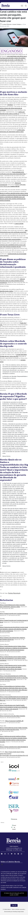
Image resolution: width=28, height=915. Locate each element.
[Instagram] (5, 854)
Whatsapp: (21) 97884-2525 (14, 850)
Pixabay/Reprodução (14, 593)
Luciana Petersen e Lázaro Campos (11, 24)
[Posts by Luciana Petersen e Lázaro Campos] (1, 24)
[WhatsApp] (22, 854)
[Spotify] (19, 854)
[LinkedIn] (15, 854)
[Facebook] (2, 854)
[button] (2, 864)
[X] (9, 854)
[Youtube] (12, 854)
